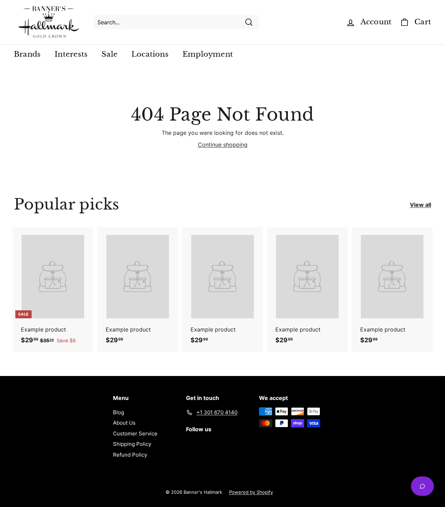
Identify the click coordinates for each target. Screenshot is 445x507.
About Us (124, 422)
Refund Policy (130, 454)
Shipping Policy (132, 444)
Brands (27, 54)
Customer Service (135, 433)
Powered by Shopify (251, 492)
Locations (150, 54)
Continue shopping (223, 144)
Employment (208, 54)
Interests (71, 54)
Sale (110, 54)
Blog (118, 412)
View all (420, 204)
